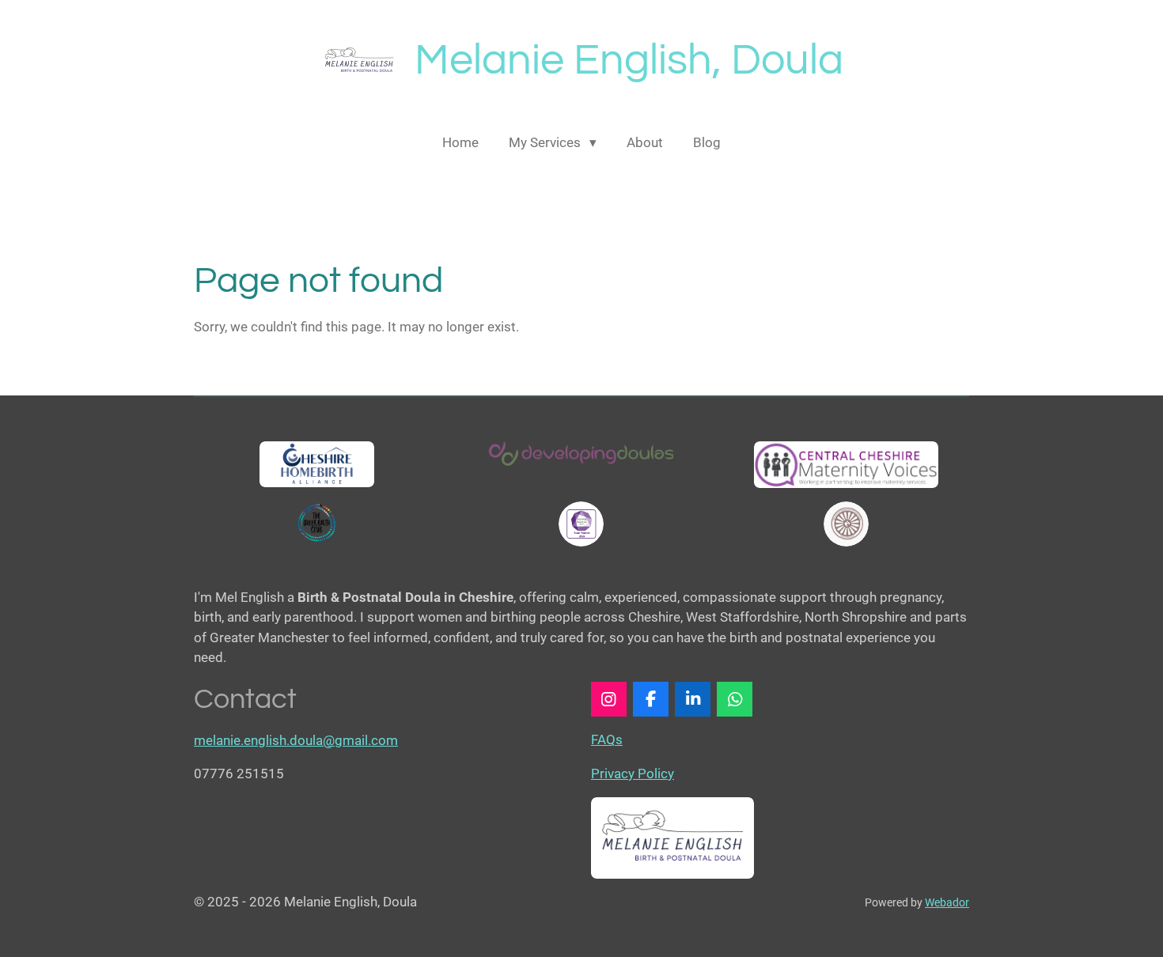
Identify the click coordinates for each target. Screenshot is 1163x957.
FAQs (607, 739)
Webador (947, 902)
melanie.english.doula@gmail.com (296, 740)
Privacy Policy (632, 773)
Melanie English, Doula (629, 60)
